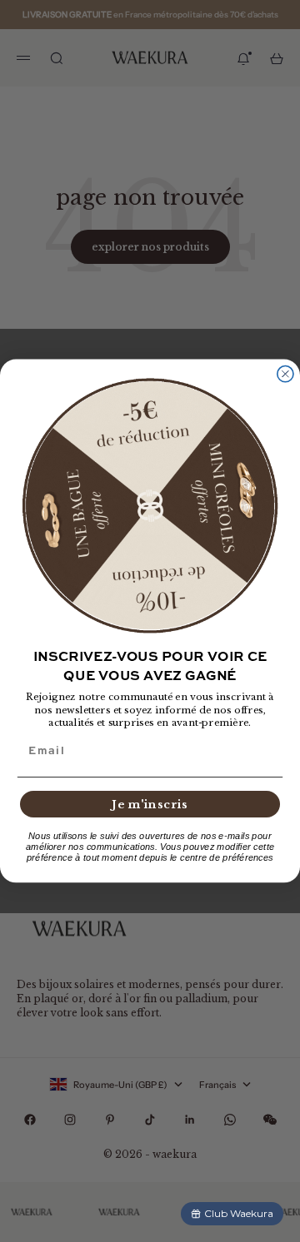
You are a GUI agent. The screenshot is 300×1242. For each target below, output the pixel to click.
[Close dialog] (285, 374)
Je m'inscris (150, 804)
